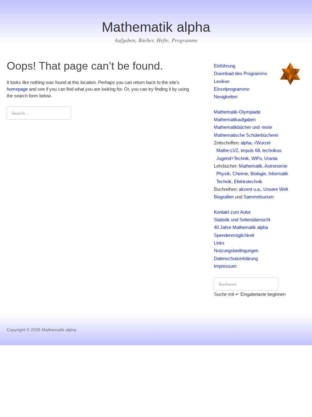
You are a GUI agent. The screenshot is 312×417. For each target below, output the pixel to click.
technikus (272, 150)
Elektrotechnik (248, 181)
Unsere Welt (275, 189)
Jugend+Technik (231, 158)
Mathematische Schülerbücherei (246, 135)
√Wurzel (262, 142)
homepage (17, 89)
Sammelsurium (258, 196)
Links (219, 243)
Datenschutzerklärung (236, 258)
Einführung (224, 65)
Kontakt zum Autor (232, 212)
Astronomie (275, 166)
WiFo (256, 158)
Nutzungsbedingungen (236, 250)
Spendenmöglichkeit (234, 235)
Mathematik (250, 166)
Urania (270, 158)
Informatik (278, 173)
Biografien (224, 196)
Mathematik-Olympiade (237, 112)
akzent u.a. (250, 189)
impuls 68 (250, 150)
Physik (222, 173)
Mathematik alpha (156, 27)
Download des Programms (240, 73)
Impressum (225, 266)
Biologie (258, 173)
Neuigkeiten (225, 96)
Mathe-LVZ (226, 150)
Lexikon (221, 81)
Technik (223, 181)
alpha (246, 142)
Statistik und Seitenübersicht (242, 219)
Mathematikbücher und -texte (243, 127)
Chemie (240, 173)
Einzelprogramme (231, 89)
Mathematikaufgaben (235, 119)
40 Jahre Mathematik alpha (241, 227)
